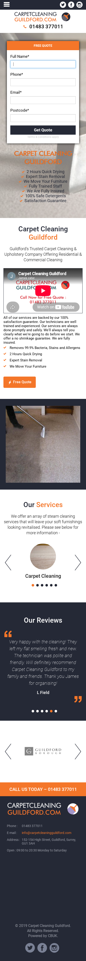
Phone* (16, 74)
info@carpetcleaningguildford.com (46, 833)
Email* (16, 92)
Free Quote (22, 382)
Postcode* (19, 110)
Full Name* (19, 56)
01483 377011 (46, 26)
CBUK (52, 936)
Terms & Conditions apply (43, 137)
